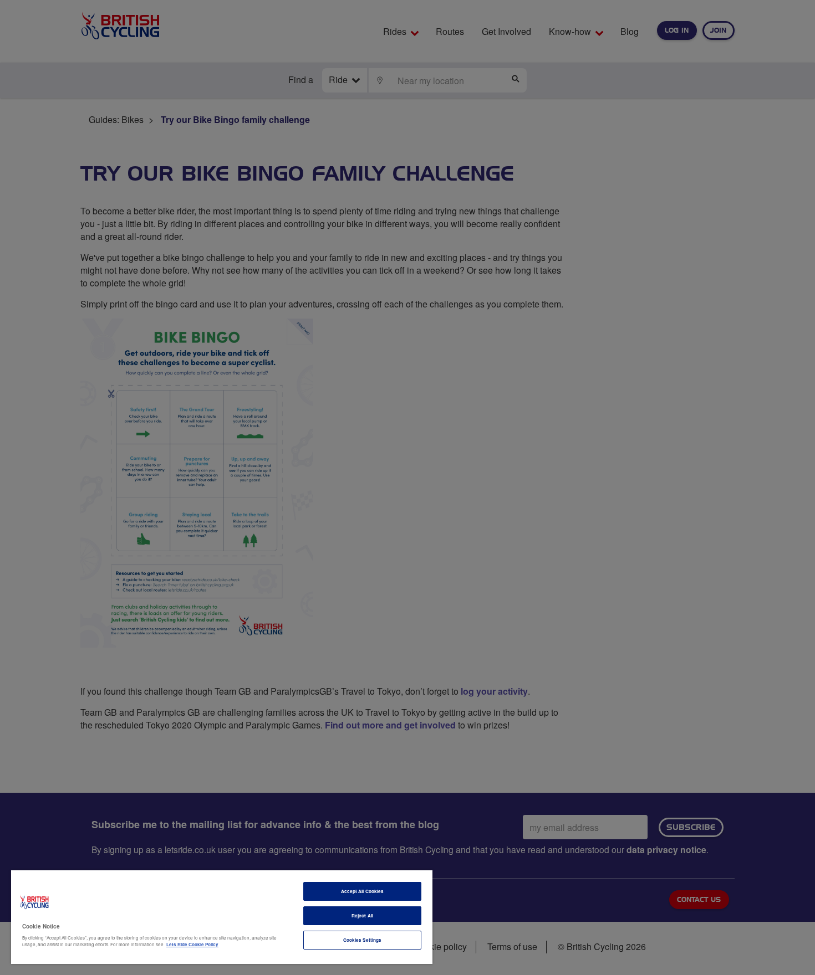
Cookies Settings (362, 940)
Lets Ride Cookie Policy (192, 944)
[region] (221, 917)
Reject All (362, 915)
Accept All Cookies (362, 891)
